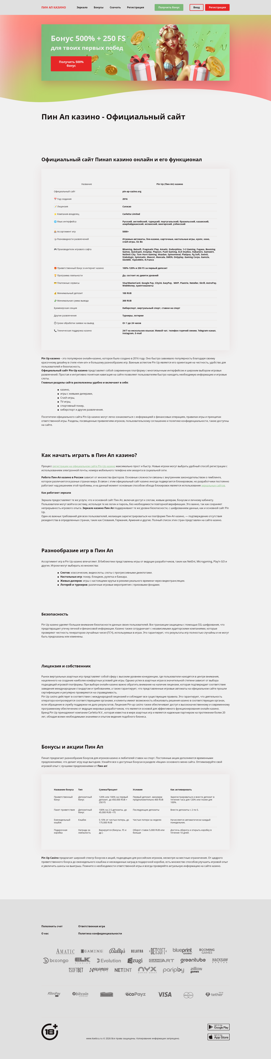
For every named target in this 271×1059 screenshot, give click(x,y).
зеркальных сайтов (213, 485)
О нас (45, 933)
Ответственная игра (91, 926)
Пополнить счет (52, 926)
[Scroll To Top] (236, 1049)
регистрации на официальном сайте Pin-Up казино (84, 466)
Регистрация (135, 7)
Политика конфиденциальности (100, 933)
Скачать (115, 7)
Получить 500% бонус (71, 64)
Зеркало (82, 7)
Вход (196, 7)
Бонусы (99, 7)
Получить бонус (169, 7)
